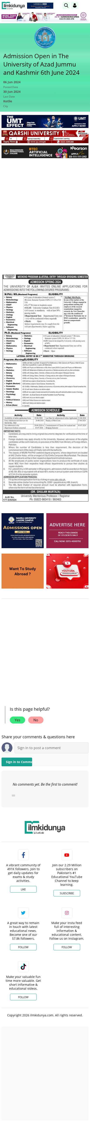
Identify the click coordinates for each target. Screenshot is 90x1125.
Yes (17, 720)
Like (23, 889)
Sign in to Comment (19, 762)
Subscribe (67, 893)
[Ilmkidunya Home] (13, 5)
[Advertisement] (45, 208)
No (35, 720)
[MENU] (85, 5)
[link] (40, 6)
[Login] (74, 5)
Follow (23, 947)
